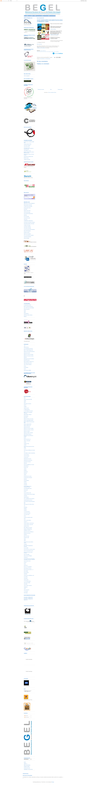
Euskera (25, 491)
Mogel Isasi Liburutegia (27, 233)
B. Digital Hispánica (27, 409)
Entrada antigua (60, 89)
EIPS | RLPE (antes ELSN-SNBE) (29, 307)
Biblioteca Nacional (26, 309)
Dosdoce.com (26, 467)
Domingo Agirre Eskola (27, 207)
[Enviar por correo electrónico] (56, 57)
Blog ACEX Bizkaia (27, 360)
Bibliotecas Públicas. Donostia (28, 432)
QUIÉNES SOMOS (27, 766)
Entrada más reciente (41, 89)
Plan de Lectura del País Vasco (28, 550)
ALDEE (25, 400)
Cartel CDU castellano (27, 145)
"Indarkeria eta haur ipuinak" (54, 34)
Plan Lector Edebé (26, 554)
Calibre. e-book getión (27, 440)
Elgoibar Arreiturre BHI (27, 210)
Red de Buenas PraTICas (27, 568)
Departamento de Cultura (27, 458)
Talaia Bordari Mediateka (27, 236)
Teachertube (25, 578)
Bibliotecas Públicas (27, 431)
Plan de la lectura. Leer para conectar (29, 549)
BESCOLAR (25, 417)
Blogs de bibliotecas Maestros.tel (29, 361)
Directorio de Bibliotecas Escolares (29, 464)
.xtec (24, 345)
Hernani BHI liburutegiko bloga (28, 213)
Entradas (26, 715)
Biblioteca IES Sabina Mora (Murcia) (29, 351)
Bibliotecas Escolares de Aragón (28, 428)
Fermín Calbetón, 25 (48, 51)
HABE (25, 312)
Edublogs (25, 470)
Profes (25, 563)
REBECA (25, 316)
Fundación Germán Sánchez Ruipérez (29, 494)
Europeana (25, 484)
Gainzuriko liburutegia (27, 212)
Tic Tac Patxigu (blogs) (27, 581)
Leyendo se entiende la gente (28, 517)
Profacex (25, 562)
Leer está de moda (26, 514)
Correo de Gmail (26, 454)
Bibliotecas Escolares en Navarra (29, 429)
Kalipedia (25, 508)
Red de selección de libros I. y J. (28, 569)
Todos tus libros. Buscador (28, 585)
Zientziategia (26, 592)
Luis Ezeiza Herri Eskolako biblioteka (29, 229)
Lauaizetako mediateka (27, 226)
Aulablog (25, 406)
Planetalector (26, 557)
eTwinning (25, 483)
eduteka (25, 474)
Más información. (39, 44)
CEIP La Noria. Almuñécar (28, 364)
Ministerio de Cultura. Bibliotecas (28, 531)
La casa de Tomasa (27, 511)
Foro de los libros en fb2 (27, 492)
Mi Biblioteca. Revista (27, 530)
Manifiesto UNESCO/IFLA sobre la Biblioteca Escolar (29, 152)
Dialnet (25, 310)
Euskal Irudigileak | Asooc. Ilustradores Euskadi (28, 486)
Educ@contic (26, 471)
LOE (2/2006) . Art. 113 (27, 150)
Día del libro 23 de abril (27, 461)
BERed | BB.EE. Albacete (27, 414)
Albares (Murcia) (26, 347)
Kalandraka (25, 507)
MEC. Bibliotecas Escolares (28, 527)
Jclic (24, 505)
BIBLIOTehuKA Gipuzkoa (27, 434)
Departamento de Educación (28, 460)
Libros (25, 518)
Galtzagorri (25, 495)
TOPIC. (25, 588)
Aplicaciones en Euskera (27, 403)
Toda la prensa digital (27, 582)
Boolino (25, 437)
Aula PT (25, 405)
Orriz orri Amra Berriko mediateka (29, 235)
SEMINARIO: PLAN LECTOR (28, 769)
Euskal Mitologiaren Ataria (27, 488)
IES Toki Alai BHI (26, 216)
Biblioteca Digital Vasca (27, 425)
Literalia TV (25, 521)
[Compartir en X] (58, 57)
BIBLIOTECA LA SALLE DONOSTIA (29, 203)
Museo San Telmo (26, 536)
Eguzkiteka (25, 209)
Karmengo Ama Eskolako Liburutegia (29, 222)
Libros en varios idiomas (27, 520)
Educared (25, 473)
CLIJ (24, 451)
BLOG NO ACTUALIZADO (27, 775)
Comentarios (27, 717)
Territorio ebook (26, 579)
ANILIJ (25, 402)
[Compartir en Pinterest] (60, 57)
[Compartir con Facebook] (59, 57)
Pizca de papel (26, 547)
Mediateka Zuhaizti (26, 232)
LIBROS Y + (26, 763)
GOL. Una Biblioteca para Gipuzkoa (29, 498)
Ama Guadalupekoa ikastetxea (28, 348)
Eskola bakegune (26, 480)
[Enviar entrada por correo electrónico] (54, 57)
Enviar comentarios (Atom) (52, 92)
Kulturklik (25, 510)
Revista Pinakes (26, 572)
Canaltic (25, 442)
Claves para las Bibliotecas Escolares (29, 450)
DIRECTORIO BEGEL (27, 765)
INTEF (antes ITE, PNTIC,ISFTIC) (29, 504)
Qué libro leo (26, 565)
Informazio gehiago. (53, 29)
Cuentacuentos (26, 457)
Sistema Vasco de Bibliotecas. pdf (29, 575)
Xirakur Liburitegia (26, 238)
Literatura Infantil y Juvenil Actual (29, 523)
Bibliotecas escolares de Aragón (28, 354)
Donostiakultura (42, 58)
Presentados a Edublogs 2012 (28, 597)
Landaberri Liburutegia (27, 225)
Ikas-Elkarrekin (26, 367)
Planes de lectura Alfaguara (28, 555)
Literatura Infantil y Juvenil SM (28, 524)
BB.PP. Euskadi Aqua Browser (28, 306)
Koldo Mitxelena (26, 313)
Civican (25, 448)
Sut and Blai (25, 576)
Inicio (51, 89)
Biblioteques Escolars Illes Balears (29, 358)
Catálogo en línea (26, 443)
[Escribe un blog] (57, 57)
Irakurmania (25, 219)
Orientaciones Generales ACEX (28, 156)
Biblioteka (25, 357)
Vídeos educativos (26, 589)
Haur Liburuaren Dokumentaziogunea (29, 501)
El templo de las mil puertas (28, 477)
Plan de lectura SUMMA (27, 370)
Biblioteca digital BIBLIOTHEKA (28, 420)
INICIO (25, 762)
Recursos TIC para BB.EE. (28, 566)
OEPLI (25, 540)
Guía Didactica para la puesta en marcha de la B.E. (28, 149)
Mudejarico (25, 534)
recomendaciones (47, 58)
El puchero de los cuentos (27, 476)
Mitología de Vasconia (27, 533)
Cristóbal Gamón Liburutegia (28, 206)
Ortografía (25, 544)
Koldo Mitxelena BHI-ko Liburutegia (29, 223)
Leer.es (25, 368)
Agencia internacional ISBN (28, 399)
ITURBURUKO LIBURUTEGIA (28, 220)
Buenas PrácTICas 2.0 (27, 439)
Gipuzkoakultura (26, 497)
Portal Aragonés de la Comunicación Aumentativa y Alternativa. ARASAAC (29, 559)
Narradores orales (26, 537)
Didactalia (25, 463)
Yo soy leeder (26, 591)
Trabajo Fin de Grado (27, 159)
